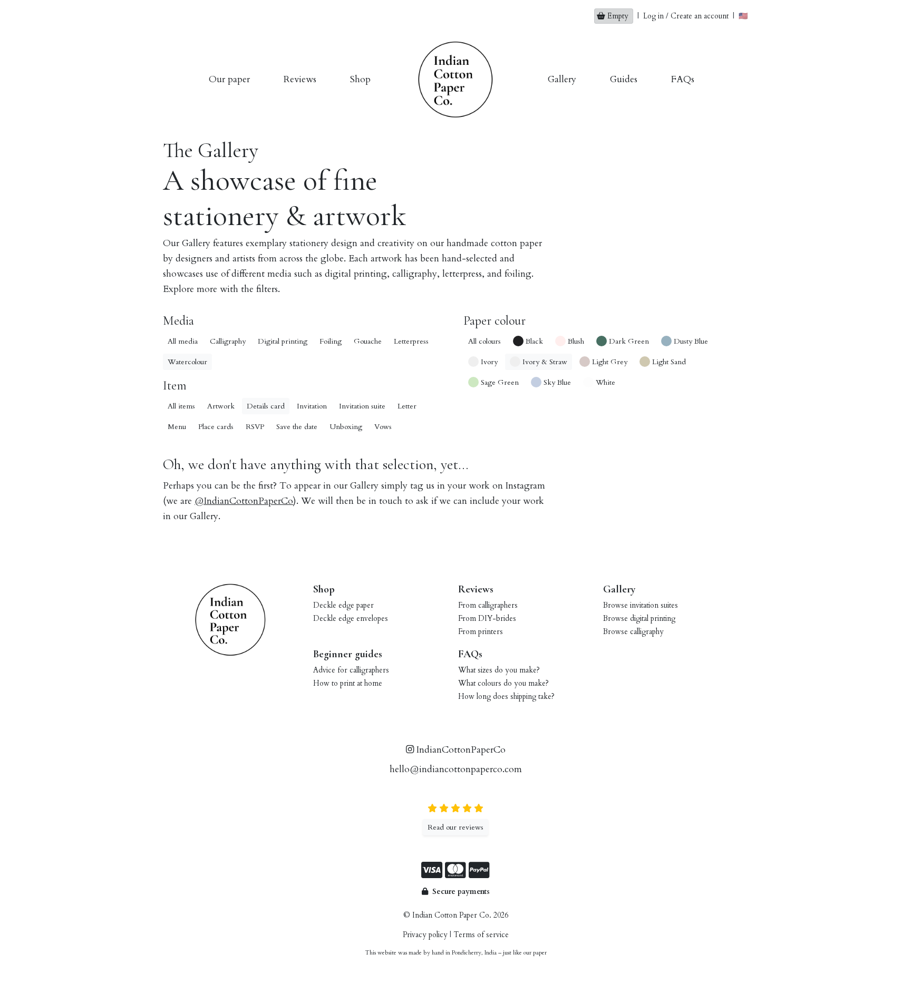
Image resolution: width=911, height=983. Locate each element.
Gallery (562, 79)
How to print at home (347, 683)
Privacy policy (425, 935)
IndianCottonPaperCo (460, 750)
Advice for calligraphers (351, 670)
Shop (360, 79)
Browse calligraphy (633, 632)
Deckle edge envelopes (350, 619)
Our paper (229, 79)
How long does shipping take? (506, 697)
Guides (623, 79)
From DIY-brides (487, 619)
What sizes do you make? (499, 670)
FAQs (682, 79)
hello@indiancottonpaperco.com (456, 769)
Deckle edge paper (343, 605)
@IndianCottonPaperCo (244, 501)
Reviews (300, 79)
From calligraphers (488, 605)
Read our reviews (455, 827)
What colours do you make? (503, 683)
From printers (480, 632)
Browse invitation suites (640, 605)
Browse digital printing (639, 619)
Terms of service (481, 935)
